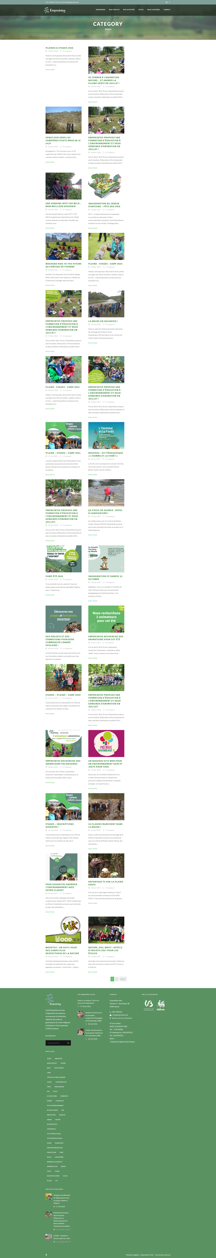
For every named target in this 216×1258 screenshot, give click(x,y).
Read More (50, 69)
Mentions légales (132, 1255)
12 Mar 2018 (96, 770)
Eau (48, 1091)
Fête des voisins (52, 1110)
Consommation (60, 1082)
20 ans (49, 1058)
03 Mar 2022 (53, 390)
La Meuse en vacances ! (103, 321)
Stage (49, 1171)
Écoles (49, 1180)
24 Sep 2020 (96, 516)
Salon (49, 1157)
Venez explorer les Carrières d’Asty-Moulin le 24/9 (63, 140)
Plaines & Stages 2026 (59, 48)
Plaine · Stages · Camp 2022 (63, 387)
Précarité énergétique (55, 1147)
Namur (49, 1119)
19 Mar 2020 (53, 579)
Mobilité (62, 1115)
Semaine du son (52, 1166)
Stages (57, 1171)
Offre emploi (51, 1129)
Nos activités (129, 10)
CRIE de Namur (59, 1086)
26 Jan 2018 (53, 830)
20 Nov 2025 (96, 86)
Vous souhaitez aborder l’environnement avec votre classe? (61, 887)
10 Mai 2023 (96, 210)
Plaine (49, 1143)
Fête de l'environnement (55, 1105)
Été (56, 1180)
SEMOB (63, 1166)
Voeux (65, 1176)
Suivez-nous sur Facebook (122, 1018)
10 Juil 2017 (96, 888)
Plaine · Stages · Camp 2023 (105, 263)
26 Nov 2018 (96, 710)
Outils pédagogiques (54, 1138)
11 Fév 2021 (53, 456)
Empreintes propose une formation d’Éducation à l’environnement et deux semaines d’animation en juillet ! (104, 143)
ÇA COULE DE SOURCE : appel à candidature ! (105, 512)
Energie (49, 1100)
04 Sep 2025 (53, 147)
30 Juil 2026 (92, 1024)
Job (62, 1110)
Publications (51, 1152)
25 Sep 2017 (96, 830)
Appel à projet (52, 1063)
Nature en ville (52, 1124)
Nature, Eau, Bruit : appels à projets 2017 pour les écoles (105, 950)
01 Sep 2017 (53, 893)
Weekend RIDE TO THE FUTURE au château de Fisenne (64, 265)
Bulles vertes (59, 1068)
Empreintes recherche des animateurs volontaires (63, 762)
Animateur (58, 1058)
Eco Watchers (52, 1096)
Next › (123, 979)
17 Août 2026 (85, 1006)
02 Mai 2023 (53, 270)
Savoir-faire (59, 1157)
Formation (60, 1100)
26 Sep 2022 (96, 324)
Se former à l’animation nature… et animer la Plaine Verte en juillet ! (104, 80)
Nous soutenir (153, 10)
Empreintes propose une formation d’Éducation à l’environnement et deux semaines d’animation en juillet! (62, 516)
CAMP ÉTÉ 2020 (54, 576)
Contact (166, 10)
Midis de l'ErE (51, 1115)
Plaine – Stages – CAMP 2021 (63, 453)
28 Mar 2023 (96, 267)
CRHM (49, 1086)
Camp (49, 1072)
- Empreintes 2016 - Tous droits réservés (154, 1255)
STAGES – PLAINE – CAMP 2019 (63, 695)
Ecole (55, 1091)
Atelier (63, 1063)
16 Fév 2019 (53, 698)
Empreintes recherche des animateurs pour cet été (105, 638)
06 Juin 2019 (53, 648)
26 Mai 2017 (96, 956)
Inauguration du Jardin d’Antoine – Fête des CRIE (104, 205)
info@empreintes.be (120, 1015)
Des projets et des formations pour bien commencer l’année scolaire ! (60, 641)
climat (49, 1082)
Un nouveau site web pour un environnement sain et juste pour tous (105, 764)
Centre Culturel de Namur (56, 1077)
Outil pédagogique (54, 1133)
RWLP (61, 1152)
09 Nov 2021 (96, 402)
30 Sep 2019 (96, 582)
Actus (141, 10)
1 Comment (60, 1206)
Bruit (49, 1068)
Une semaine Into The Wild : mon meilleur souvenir (63, 205)
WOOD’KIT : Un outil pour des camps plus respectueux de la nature (62, 950)
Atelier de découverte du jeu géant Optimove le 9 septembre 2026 (94, 1033)
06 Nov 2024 (96, 152)
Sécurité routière (53, 1176)
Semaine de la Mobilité (54, 1162)
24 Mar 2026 (53, 51)
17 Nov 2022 (53, 336)
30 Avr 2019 (95, 643)
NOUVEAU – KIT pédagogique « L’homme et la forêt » (105, 454)
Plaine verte (59, 1143)
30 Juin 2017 (53, 956)
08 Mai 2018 (53, 767)
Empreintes (64, 1096)
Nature (57, 1119)
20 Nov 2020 (53, 525)
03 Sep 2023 (53, 209)
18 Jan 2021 (95, 459)
